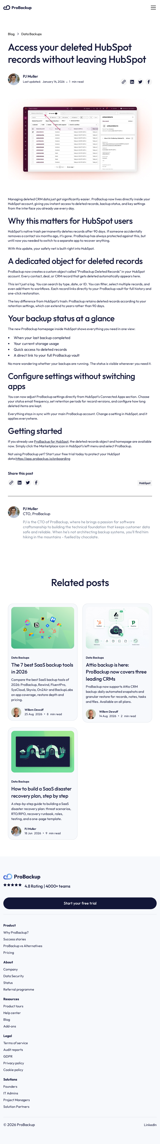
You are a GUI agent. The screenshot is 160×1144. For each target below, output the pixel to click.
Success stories (14, 939)
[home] (17, 7)
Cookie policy (13, 1070)
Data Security (13, 976)
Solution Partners (16, 1106)
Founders (10, 1086)
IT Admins (10, 1093)
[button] (152, 8)
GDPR (7, 1056)
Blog (6, 1019)
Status (8, 983)
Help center (12, 1013)
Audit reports (13, 1050)
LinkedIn (150, 1125)
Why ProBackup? (16, 932)
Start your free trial (80, 903)
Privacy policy (13, 1063)
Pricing (8, 952)
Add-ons (9, 1026)
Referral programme (18, 989)
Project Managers (16, 1100)
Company (10, 969)
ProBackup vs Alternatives (22, 946)
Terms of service (15, 1043)
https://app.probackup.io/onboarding (43, 458)
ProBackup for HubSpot (51, 441)
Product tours (13, 1006)
